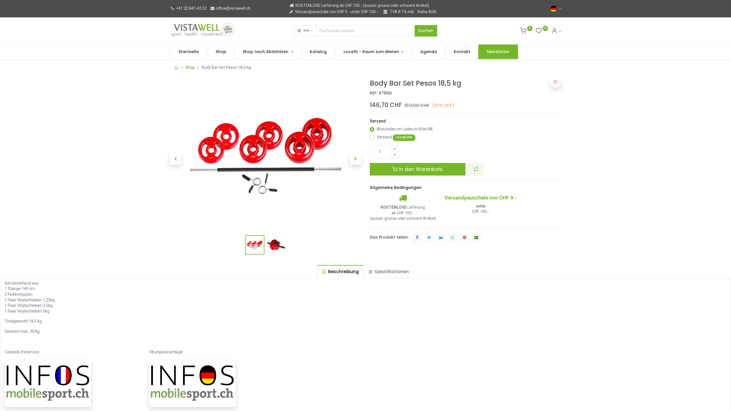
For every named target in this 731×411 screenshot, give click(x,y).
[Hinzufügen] (394, 149)
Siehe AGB (426, 11)
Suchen (425, 30)
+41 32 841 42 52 (191, 8)
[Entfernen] (394, 155)
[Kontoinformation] (556, 31)
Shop (190, 67)
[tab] (340, 271)
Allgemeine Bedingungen (395, 187)
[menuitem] (188, 52)
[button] (305, 31)
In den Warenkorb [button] (420, 169)
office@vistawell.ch (232, 8)
